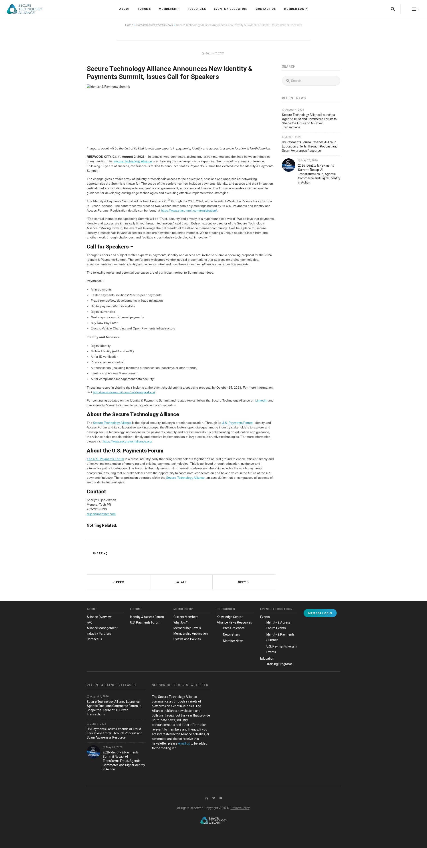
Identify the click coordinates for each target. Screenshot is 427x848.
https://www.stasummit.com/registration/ (189, 210)
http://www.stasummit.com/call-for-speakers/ (124, 392)
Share (98, 553)
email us (184, 743)
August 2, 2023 (214, 53)
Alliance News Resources (234, 622)
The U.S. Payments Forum (105, 459)
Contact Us (266, 8)
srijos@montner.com (101, 514)
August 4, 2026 (294, 109)
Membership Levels (187, 628)
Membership (169, 8)
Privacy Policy (240, 808)
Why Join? (180, 622)
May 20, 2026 (309, 160)
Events (265, 617)
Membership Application (190, 633)
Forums (144, 8)
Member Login (296, 8)
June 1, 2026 (293, 137)
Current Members (185, 617)
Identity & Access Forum (147, 617)
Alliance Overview (99, 617)
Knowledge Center (230, 617)
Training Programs (279, 664)
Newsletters (231, 634)
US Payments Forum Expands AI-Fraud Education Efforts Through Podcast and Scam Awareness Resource (310, 146)
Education (267, 658)
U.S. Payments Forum (237, 422)
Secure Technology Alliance (132, 161)
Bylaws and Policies (187, 639)
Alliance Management (102, 628)
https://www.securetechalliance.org (127, 441)
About (124, 8)
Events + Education (231, 8)
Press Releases (234, 628)
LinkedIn (261, 400)
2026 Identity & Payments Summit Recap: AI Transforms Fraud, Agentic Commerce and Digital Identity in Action (319, 174)
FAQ (90, 622)
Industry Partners (99, 633)
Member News (233, 641)
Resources (196, 8)
